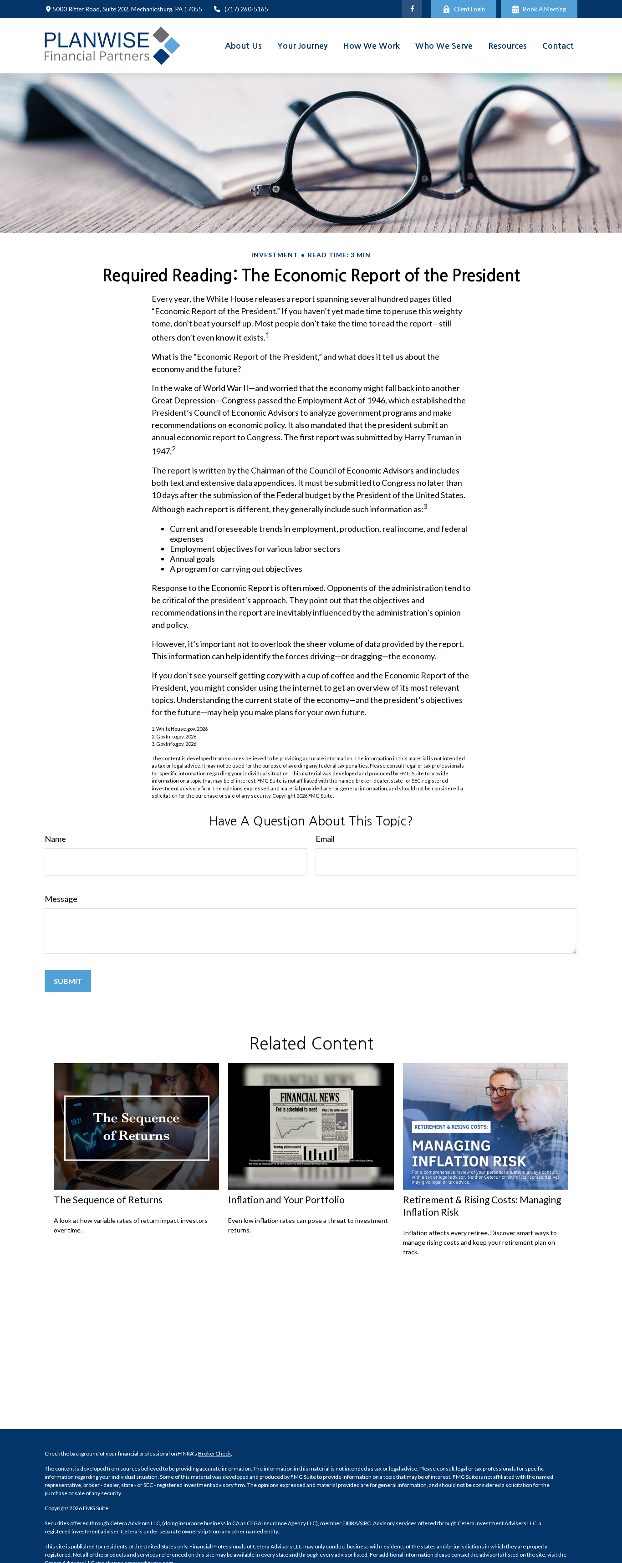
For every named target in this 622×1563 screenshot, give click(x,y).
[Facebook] (412, 9)
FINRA (350, 1523)
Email (325, 839)
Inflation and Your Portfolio (286, 1199)
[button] (243, 46)
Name (55, 839)
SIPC (365, 1523)
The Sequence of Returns (108, 1199)
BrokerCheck (214, 1453)
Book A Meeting (544, 9)
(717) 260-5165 (246, 9)
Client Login (469, 9)
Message (61, 899)
